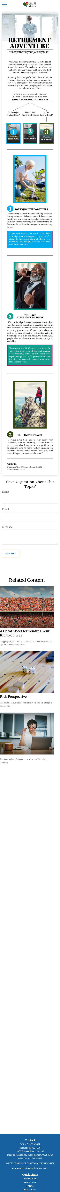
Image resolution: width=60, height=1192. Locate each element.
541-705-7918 (33, 1148)
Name (5, 491)
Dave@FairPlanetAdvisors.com (30, 1168)
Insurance (30, 1189)
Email (5, 509)
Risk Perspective (13, 697)
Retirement (30, 1178)
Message (7, 526)
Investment (30, 1182)
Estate (30, 1185)
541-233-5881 (33, 1144)
